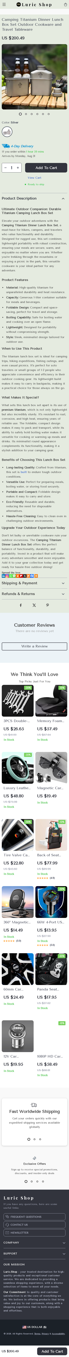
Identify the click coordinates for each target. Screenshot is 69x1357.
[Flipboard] (21, 576)
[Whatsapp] (10, 576)
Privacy (45, 1333)
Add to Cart (52, 1351)
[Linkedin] (3, 576)
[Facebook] (32, 576)
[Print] (17, 576)
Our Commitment (15, 1292)
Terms (37, 1333)
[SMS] (14, 576)
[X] (25, 576)
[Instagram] (7, 576)
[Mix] (28, 576)
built (24, 472)
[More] (36, 576)
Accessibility (58, 1333)
